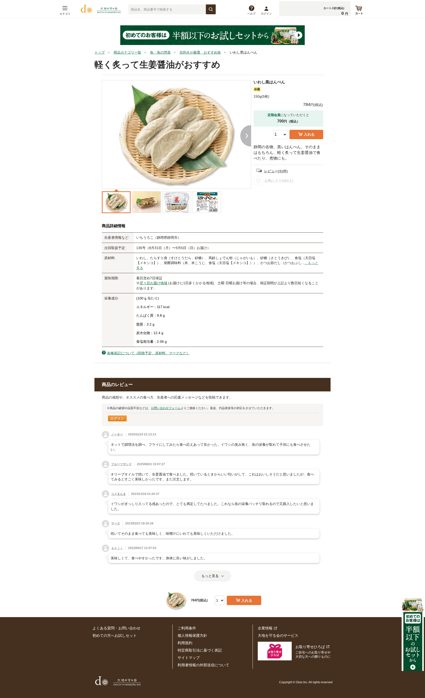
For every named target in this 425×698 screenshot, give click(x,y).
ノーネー (117, 434)
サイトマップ (189, 657)
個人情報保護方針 (192, 635)
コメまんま (118, 494)
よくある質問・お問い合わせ (116, 628)
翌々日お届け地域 (153, 283)
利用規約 (185, 643)
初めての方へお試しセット (114, 635)
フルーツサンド (121, 464)
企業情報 (265, 628)
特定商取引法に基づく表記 (200, 650)
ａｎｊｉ (117, 548)
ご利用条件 (187, 628)
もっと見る (210, 576)
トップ (99, 52)
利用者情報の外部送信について (203, 665)
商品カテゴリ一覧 (127, 52)
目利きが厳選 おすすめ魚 (200, 52)
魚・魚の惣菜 (160, 52)
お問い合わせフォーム (166, 408)
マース (115, 523)
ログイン (266, 13)
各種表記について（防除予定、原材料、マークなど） (148, 353)
